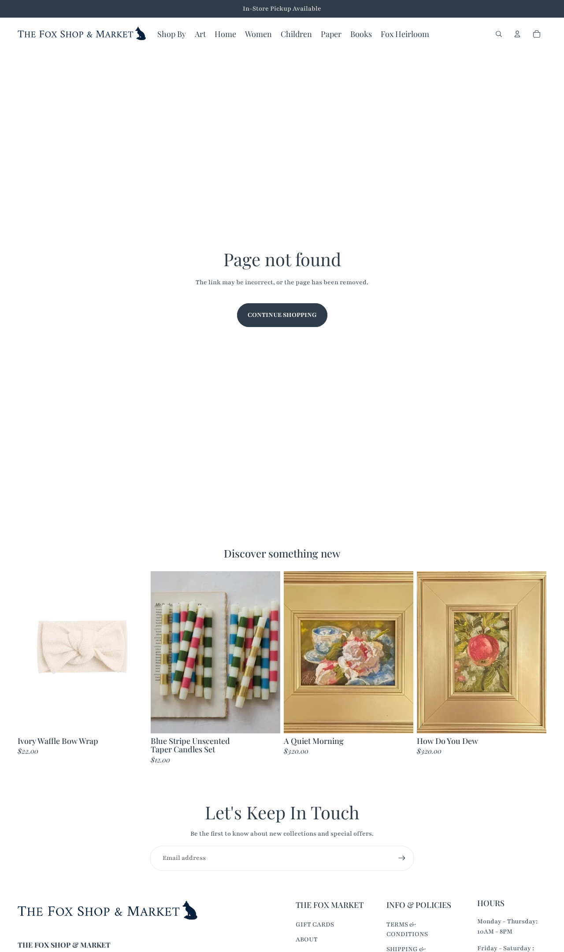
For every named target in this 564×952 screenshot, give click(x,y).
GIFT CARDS (315, 924)
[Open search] (498, 34)
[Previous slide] (164, 652)
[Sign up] (401, 858)
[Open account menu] (517, 34)
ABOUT (307, 939)
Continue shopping (282, 315)
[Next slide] (267, 652)
